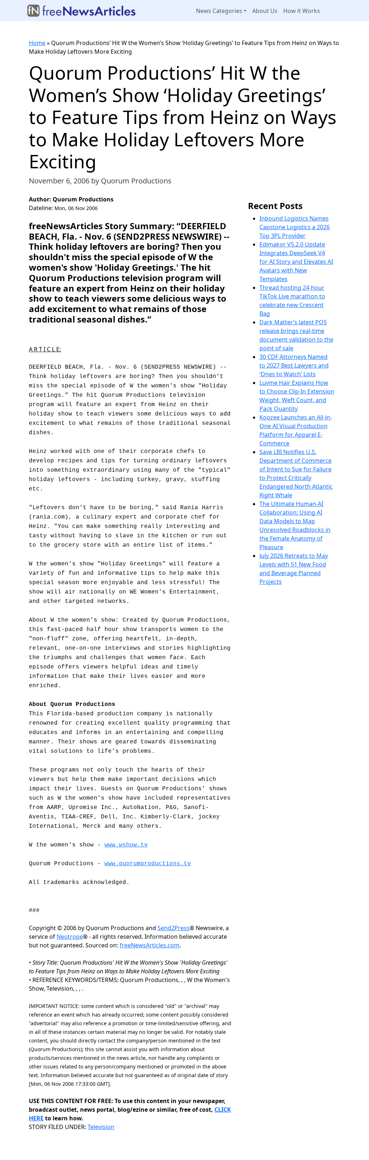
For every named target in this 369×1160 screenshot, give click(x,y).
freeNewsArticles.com (149, 945)
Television (101, 1127)
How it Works (301, 11)
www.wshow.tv (126, 845)
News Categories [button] (219, 11)
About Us (264, 11)
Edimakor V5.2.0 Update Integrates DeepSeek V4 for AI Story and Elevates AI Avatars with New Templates (296, 261)
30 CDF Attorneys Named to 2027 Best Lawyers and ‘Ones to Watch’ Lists (294, 365)
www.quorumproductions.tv (148, 864)
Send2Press (173, 928)
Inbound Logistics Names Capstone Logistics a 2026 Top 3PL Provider (294, 227)
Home (37, 43)
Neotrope (70, 937)
